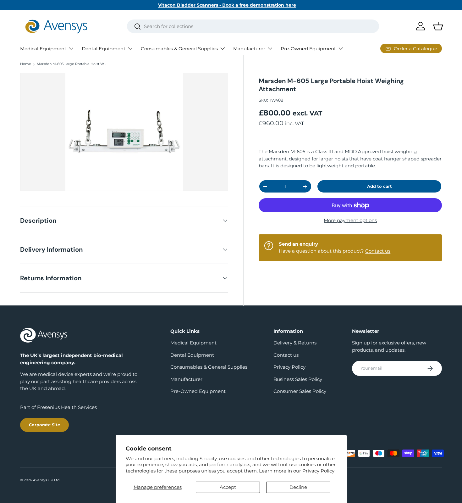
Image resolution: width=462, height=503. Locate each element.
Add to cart (379, 186)
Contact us (377, 251)
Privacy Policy (318, 471)
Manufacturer (249, 49)
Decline (298, 487)
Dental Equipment (103, 49)
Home (25, 64)
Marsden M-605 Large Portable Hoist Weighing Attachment (72, 64)
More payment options (350, 220)
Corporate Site (44, 424)
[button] (438, 26)
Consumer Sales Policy (299, 391)
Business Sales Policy (297, 379)
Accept (228, 487)
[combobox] (253, 26)
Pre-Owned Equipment (308, 49)
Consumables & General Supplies (179, 49)
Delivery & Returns (294, 343)
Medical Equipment (43, 49)
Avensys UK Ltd (46, 480)
